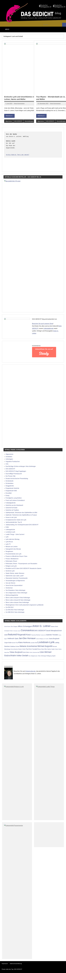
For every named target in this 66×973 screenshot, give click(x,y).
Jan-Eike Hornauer (27, 638)
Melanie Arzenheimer (28, 646)
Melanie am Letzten (12, 546)
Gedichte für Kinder (11, 507)
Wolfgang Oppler (51, 655)
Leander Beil (33, 642)
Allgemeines (8, 121)
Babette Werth (54, 626)
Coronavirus (27, 630)
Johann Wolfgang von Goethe (42, 638)
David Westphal (52, 630)
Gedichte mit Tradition (12, 510)
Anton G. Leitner (41, 626)
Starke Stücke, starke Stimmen (15, 573)
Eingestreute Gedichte (12, 488)
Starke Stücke (58, 649)
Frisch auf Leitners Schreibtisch (15, 500)
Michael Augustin (45, 646)
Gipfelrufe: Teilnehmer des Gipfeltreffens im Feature (21, 515)
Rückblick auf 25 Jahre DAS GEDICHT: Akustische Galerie (23, 568)
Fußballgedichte (11, 503)
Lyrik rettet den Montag (12, 539)
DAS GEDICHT (18, 121)
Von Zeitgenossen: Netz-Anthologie (16, 592)
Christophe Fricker (8, 630)
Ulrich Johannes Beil (34, 652)
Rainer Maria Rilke (42, 649)
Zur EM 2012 (9, 607)
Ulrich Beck (26, 652)
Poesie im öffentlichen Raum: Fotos (16, 556)
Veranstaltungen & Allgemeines (33, 121)
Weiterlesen (9, 115)
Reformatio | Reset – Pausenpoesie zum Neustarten (21, 563)
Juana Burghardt (54, 638)
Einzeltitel (9, 493)
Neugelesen (9, 551)
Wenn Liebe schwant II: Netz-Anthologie (18, 597)
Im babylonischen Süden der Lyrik (16, 520)
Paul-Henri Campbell (31, 649)
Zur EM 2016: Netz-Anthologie (15, 609)
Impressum (5, 963)
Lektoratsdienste (48, 328)
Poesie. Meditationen (12, 558)
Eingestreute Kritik (11, 490)
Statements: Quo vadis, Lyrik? (15, 575)
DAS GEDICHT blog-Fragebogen (16, 471)
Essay (7, 495)
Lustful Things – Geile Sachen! (15, 534)
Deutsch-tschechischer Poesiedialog (17, 478)
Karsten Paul (15, 642)
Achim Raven (7, 626)
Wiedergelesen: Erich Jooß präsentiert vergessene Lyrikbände (24, 605)
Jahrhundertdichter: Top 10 (14, 522)
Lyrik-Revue (9, 541)
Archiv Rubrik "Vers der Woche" (17, 155)
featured (12, 634)
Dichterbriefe (9, 481)
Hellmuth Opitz (13, 638)
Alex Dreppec (14, 626)
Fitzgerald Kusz (24, 634)
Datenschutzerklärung (16, 963)
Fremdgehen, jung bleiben (14, 498)
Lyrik (7, 537)
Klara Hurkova (24, 642)
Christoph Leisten (16, 630)
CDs (7, 464)
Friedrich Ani (43, 634)
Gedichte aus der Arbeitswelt (14, 505)
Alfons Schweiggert (25, 626)
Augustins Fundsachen (13, 461)
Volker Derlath (22, 655)
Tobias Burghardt (16, 652)
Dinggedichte (10, 486)
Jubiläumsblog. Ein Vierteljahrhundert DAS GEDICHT (22, 524)
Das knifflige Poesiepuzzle (14, 473)
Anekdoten (9, 456)
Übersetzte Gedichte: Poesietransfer (17, 578)
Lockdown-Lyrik (10, 532)
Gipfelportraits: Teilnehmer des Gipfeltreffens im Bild (21, 512)
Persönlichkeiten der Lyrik (13, 554)
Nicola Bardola (14, 649)
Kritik (7, 527)
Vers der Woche (10, 583)
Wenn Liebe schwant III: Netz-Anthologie (18, 600)
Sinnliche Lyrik (10, 571)
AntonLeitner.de (30, 671)
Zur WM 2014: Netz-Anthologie (15, 612)
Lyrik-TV (8, 544)
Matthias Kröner (14, 646)
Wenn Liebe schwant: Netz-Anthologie (17, 602)
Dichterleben (9, 483)
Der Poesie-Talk (10, 476)
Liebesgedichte (10, 529)
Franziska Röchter (35, 635)
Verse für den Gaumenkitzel (14, 585)
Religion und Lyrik (11, 566)
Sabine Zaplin (51, 649)
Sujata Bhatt (6, 652)
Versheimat (9, 588)
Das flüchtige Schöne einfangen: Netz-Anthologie (21, 466)
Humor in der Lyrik (11, 517)
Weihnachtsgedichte (12, 595)
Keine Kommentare (19, 103)
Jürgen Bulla (7, 642)
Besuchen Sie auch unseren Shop (42, 323)
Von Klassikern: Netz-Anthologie (15, 590)
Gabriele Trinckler (52, 635)
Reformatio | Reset (11, 561)
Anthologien (9, 459)
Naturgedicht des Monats (13, 549)
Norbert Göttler (22, 649)
